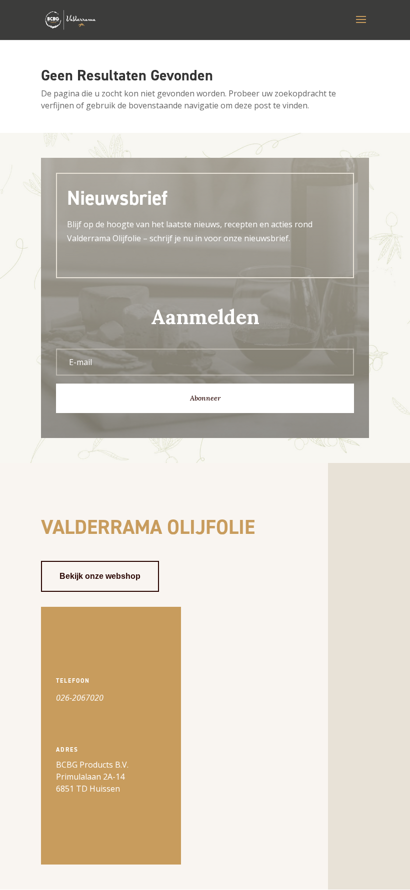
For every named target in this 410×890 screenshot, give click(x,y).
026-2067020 (80, 697)
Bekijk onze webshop (100, 576)
